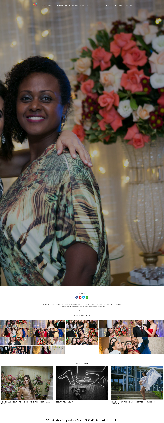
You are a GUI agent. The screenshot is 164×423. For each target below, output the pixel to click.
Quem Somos (47, 5)
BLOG (97, 5)
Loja (114, 5)
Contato (106, 5)
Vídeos (89, 5)
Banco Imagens (125, 5)
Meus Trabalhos (76, 5)
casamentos (61, 5)
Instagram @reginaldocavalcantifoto (82, 420)
